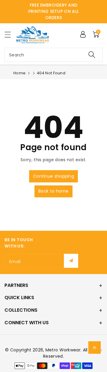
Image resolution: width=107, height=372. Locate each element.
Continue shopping (53, 176)
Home (19, 73)
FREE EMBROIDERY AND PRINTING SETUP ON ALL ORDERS (53, 11)
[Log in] (82, 34)
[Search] (91, 55)
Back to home (53, 191)
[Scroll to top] (94, 347)
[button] (10, 34)
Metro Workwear (63, 350)
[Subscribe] (71, 261)
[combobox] (53, 55)
